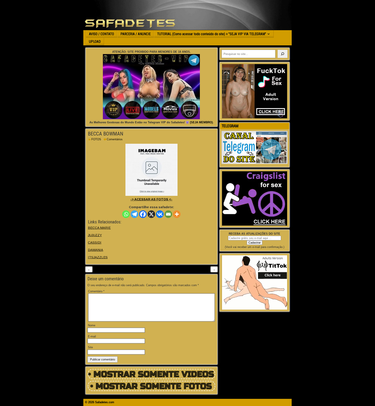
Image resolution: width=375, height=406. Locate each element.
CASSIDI (94, 242)
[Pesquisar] (283, 54)
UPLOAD (95, 42)
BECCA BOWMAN (105, 134)
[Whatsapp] (126, 214)
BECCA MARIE (99, 227)
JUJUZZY (95, 235)
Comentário (96, 291)
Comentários (115, 139)
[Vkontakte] (160, 214)
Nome (91, 325)
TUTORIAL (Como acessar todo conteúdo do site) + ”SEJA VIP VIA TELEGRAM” (211, 34)
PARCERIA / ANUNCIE (135, 34)
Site (90, 347)
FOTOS (96, 139)
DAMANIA (95, 250)
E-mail (92, 336)
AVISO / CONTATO (101, 34)
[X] (151, 214)
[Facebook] (143, 214)
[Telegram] (134, 214)
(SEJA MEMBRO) (201, 122)
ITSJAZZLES (98, 257)
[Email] (168, 214)
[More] (177, 214)
